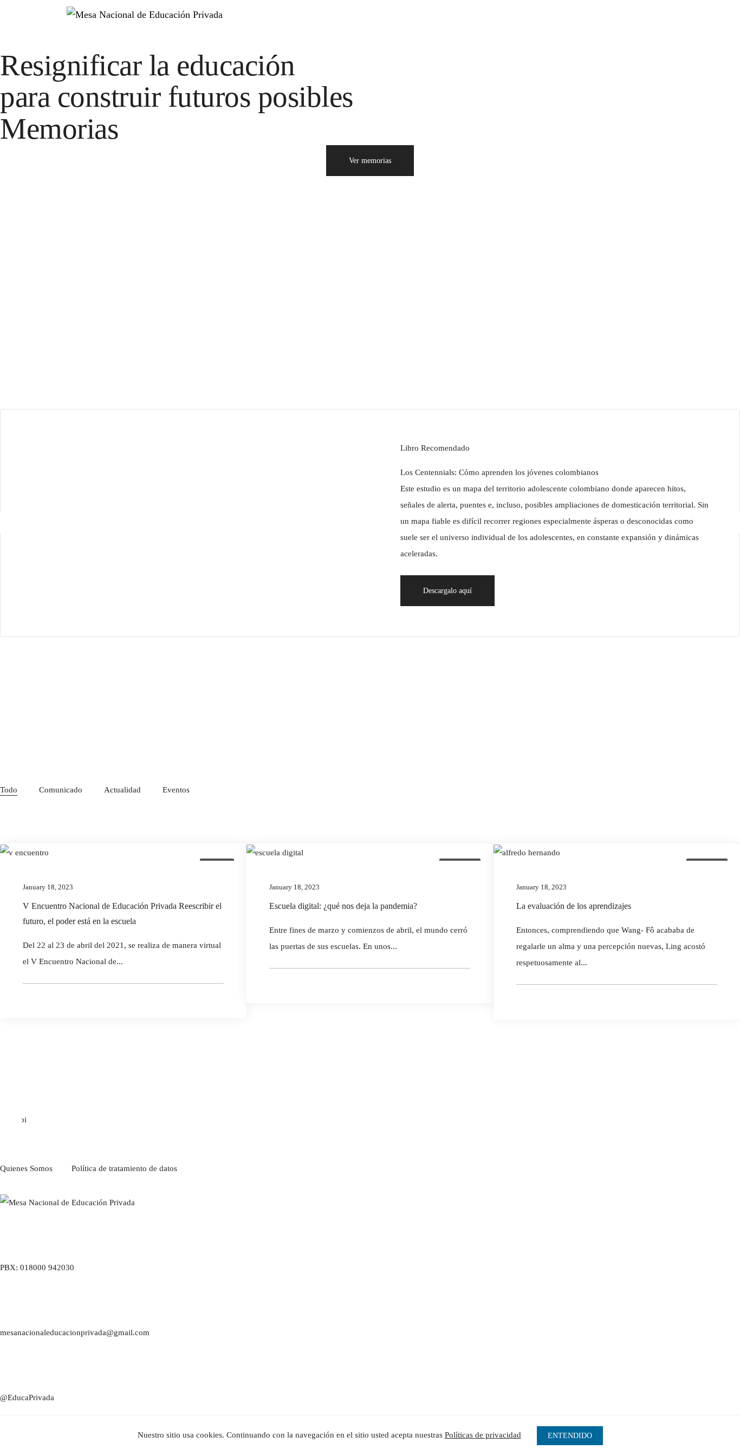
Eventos (176, 789)
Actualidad (122, 789)
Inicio (394, 27)
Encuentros (506, 27)
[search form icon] (529, 58)
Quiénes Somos (446, 27)
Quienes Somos (26, 1168)
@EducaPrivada (27, 1397)
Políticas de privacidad (483, 1435)
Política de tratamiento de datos (124, 1168)
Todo (8, 789)
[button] (447, 590)
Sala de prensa (565, 27)
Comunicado (60, 789)
